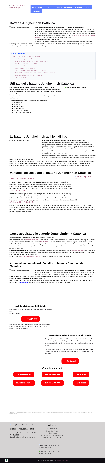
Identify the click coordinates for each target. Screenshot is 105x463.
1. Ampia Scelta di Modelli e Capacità (26, 63)
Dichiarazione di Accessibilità (52, 437)
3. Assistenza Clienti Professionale (25, 68)
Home (34, 7)
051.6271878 (44, 242)
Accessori (78, 7)
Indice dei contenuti (19, 54)
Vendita (41, 7)
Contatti (87, 7)
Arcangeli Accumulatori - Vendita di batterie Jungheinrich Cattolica (35, 73)
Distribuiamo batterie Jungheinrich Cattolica (28, 75)
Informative (36, 11)
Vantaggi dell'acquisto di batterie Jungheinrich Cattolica (31, 61)
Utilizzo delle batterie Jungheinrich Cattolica (26, 56)
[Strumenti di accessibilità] (6, 460)
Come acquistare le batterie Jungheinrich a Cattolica (30, 70)
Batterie (49, 7)
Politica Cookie (52, 433)
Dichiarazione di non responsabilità (52, 435)
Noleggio (58, 7)
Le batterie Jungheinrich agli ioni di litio (27, 59)
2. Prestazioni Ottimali (21, 66)
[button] (41, 7)
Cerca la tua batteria (21, 77)
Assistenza (68, 7)
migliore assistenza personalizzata (30, 256)
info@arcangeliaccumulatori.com (24, 437)
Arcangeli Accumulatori (32, 240)
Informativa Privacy (52, 431)
